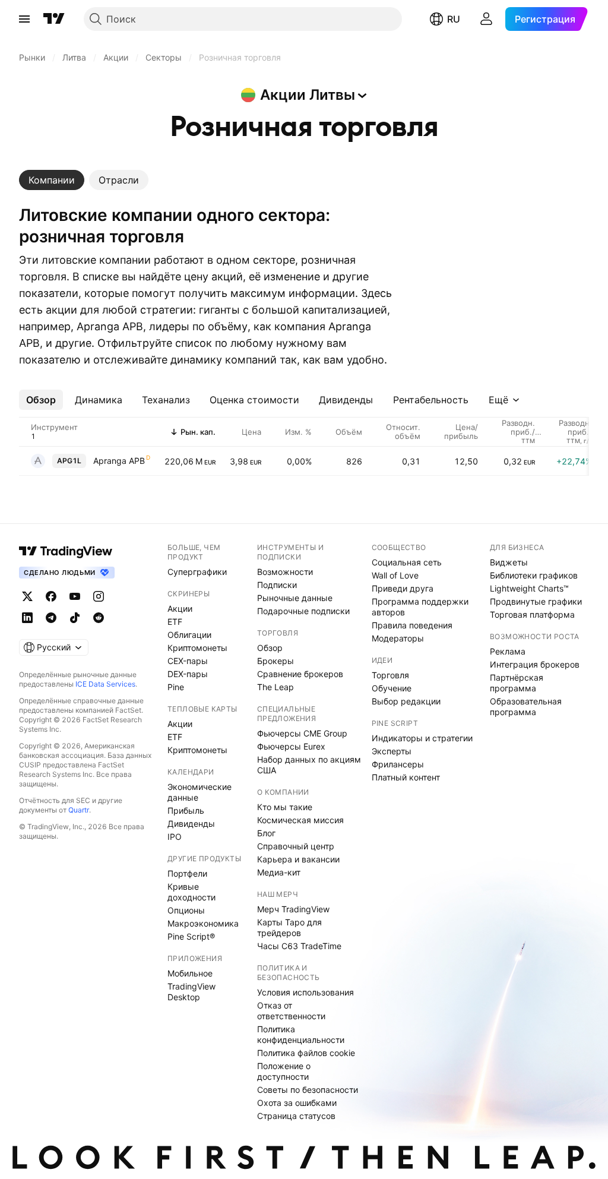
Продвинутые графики (536, 601)
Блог (266, 833)
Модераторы (398, 638)
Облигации (189, 635)
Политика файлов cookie (306, 1053)
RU (453, 19)
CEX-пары (187, 661)
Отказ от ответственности (291, 1010)
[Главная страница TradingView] (54, 19)
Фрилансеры (398, 764)
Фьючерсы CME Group (302, 733)
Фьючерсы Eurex (291, 746)
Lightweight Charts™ (529, 588)
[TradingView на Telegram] (51, 617)
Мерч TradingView (293, 909)
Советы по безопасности (307, 1090)
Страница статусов (296, 1116)
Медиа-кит (278, 872)
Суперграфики (197, 572)
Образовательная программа (526, 706)
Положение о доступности (284, 1071)
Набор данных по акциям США (309, 764)
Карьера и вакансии (298, 859)
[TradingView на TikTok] (74, 617)
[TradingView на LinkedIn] (27, 617)
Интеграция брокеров (535, 664)
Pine (175, 687)
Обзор (270, 648)
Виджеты (509, 562)
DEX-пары (187, 674)
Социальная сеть (407, 562)
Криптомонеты (197, 648)
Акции (179, 608)
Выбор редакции (406, 701)
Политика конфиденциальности (300, 1034)
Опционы (186, 910)
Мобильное (190, 973)
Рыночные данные (294, 598)
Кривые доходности (191, 891)
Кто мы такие (284, 807)
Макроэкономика (203, 923)
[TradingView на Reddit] (98, 617)
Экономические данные (199, 792)
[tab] (51, 180)
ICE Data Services (105, 683)
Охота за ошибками (297, 1103)
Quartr (78, 809)
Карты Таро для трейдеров (289, 927)
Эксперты (391, 751)
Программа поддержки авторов (420, 606)
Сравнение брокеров (300, 674)
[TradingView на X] (27, 596)
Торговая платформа (532, 614)
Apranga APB (119, 461)
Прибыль (185, 810)
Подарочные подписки (303, 611)
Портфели (187, 873)
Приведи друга (402, 588)
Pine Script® (191, 936)
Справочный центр (295, 846)
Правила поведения (412, 625)
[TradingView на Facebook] (51, 596)
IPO (174, 837)
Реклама (507, 651)
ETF (174, 622)
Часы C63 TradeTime (299, 946)
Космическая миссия (300, 820)
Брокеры (275, 661)
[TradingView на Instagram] (98, 596)
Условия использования (305, 992)
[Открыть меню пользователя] (486, 19)
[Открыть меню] (24, 19)
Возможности (285, 572)
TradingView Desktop (191, 991)
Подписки (277, 585)
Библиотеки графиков (534, 575)
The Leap (275, 687)
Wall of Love (395, 575)
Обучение (391, 688)
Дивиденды (191, 823)
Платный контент (406, 777)
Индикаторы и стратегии (422, 738)
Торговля (390, 675)
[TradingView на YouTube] (74, 596)
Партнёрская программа (516, 682)
